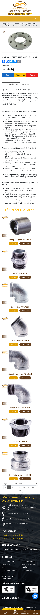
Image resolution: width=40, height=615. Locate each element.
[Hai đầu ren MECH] (20, 259)
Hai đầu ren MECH (20, 273)
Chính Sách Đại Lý (27, 570)
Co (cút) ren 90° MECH (20, 307)
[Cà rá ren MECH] (20, 427)
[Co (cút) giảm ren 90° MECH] (20, 360)
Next (33, 487)
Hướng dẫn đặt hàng (29, 549)
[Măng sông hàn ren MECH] (20, 226)
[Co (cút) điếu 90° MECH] (20, 394)
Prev (21, 484)
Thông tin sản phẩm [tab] (10, 84)
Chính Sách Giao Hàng (29, 561)
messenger (20, 75)
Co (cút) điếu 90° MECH (20, 407)
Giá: (3, 70)
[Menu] (3, 19)
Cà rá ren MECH (20, 441)
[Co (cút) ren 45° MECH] (20, 326)
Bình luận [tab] (25, 84)
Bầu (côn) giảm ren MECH (20, 475)
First (15, 484)
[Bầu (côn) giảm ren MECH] (20, 461)
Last (20, 491)
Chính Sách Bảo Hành (10, 561)
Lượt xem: (5, 66)
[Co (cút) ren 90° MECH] (20, 293)
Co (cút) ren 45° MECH (20, 340)
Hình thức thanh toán (10, 549)
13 (24, 487)
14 (28, 487)
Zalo (7, 75)
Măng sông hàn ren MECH (20, 239)
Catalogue (25, 244)
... (32, 484)
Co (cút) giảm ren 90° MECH (20, 374)
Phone (32, 75)
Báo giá (13, 244)
